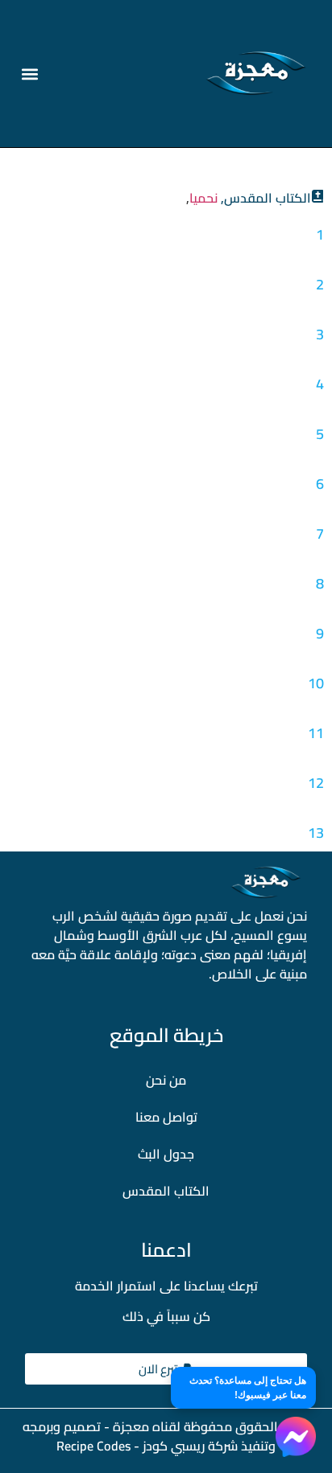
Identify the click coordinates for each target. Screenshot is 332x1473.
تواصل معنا (166, 1117)
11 (316, 733)
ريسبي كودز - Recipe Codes (130, 1446)
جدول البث (166, 1154)
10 (316, 683)
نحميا (203, 197)
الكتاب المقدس (166, 1191)
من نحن (166, 1080)
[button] (30, 73)
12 (316, 782)
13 (316, 832)
